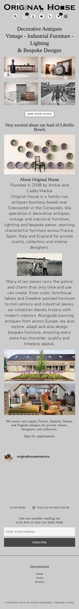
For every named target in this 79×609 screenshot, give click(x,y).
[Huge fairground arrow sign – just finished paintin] (48, 492)
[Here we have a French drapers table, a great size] (30, 492)
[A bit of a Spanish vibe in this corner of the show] (48, 481)
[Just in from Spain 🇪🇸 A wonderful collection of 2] (48, 470)
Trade (39, 574)
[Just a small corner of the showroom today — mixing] (12, 492)
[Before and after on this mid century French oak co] (30, 470)
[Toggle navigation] (65, 16)
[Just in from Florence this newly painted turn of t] (12, 481)
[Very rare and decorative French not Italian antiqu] (67, 470)
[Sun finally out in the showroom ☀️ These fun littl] (67, 481)
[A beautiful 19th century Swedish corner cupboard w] (30, 481)
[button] (15, 16)
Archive (39, 582)
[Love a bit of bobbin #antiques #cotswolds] (12, 470)
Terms (39, 578)
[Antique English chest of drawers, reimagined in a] (67, 492)
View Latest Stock (39, 113)
